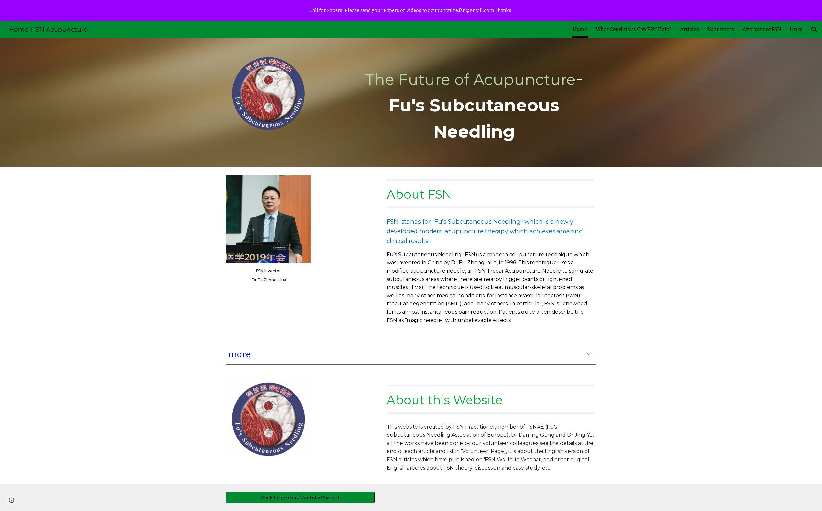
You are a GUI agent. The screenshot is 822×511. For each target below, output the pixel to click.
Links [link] (796, 29)
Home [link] (580, 29)
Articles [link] (689, 29)
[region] (411, 10)
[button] (814, 29)
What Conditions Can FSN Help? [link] (634, 29)
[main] (474, 102)
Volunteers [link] (720, 29)
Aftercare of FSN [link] (761, 29)
